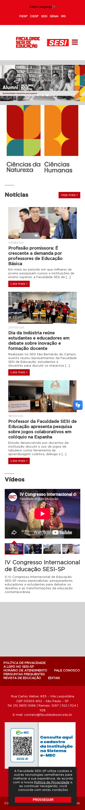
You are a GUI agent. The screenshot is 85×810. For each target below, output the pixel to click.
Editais (54, 678)
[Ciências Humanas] (61, 139)
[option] (42, 83)
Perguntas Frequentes (24, 674)
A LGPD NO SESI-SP (19, 666)
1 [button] (37, 95)
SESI (44, 16)
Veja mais (69, 195)
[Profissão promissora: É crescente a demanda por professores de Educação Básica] (42, 223)
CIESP (34, 16)
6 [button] (54, 177)
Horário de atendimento (25, 670)
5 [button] (49, 177)
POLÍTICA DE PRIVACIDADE (25, 663)
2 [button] (42, 95)
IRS (63, 16)
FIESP (23, 16)
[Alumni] (42, 83)
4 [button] (44, 177)
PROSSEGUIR (43, 800)
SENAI (54, 16)
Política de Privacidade (51, 782)
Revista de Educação (22, 678)
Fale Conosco (67, 670)
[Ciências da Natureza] (24, 138)
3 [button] (47, 95)
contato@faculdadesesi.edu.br (48, 715)
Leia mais (18, 283)
